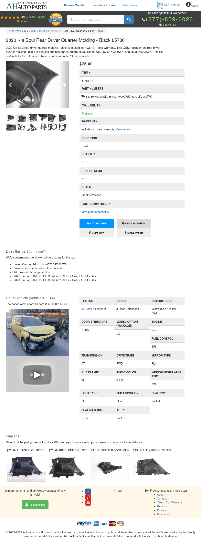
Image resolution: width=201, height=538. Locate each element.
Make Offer (135, 232)
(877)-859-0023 (169, 19)
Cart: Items (172, 5)
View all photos (95, 309)
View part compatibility (95, 212)
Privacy (161, 510)
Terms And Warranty (170, 502)
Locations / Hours (104, 5)
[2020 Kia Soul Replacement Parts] (37, 332)
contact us (116, 442)
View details (123, 129)
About (194, 5)
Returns (162, 506)
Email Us (169, 25)
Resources (130, 5)
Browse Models (74, 5)
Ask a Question (134, 223)
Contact (162, 498)
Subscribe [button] (36, 504)
